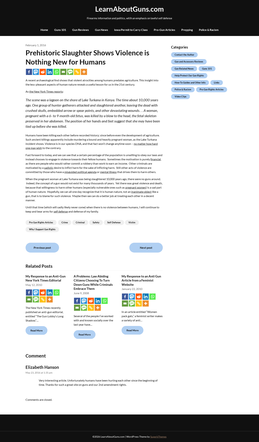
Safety (96, 222)
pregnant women (135, 187)
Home (44, 29)
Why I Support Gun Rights (42, 229)
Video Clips (180, 96)
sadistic (48, 167)
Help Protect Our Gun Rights (189, 75)
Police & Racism (208, 29)
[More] (84, 72)
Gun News (101, 29)
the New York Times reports (46, 91)
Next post (146, 247)
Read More (36, 330)
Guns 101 (60, 29)
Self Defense (114, 222)
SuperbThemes (158, 436)
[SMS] (70, 72)
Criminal (80, 222)
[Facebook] (29, 72)
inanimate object (141, 191)
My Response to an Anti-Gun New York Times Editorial (46, 278)
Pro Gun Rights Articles (41, 222)
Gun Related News (184, 68)
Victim (131, 222)
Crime (64, 222)
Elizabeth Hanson (42, 367)
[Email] (63, 72)
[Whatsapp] (56, 72)
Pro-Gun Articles (164, 29)
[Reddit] (43, 72)
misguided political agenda (80, 172)
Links (216, 82)
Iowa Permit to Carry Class (131, 29)
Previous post (42, 247)
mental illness (108, 172)
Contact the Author (184, 54)
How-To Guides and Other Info (190, 82)
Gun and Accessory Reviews (189, 61)
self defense (61, 211)
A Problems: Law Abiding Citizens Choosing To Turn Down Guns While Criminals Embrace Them (93, 282)
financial (155, 159)
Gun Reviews (80, 29)
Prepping (187, 29)
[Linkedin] (50, 72)
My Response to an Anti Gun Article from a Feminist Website (141, 280)
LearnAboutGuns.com (129, 9)
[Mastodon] (36, 72)
